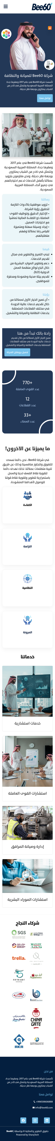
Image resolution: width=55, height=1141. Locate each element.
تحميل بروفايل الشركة (17, 352)
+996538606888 (44, 1101)
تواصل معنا (45, 98)
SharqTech (33, 1134)
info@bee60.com (44, 1107)
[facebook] (23, 1120)
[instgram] (35, 1120)
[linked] (47, 1120)
